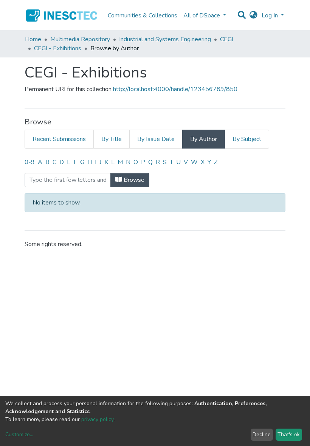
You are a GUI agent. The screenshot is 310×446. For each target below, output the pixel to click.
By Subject (246, 139)
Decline (262, 434)
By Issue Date (156, 139)
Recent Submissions (59, 139)
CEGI (226, 39)
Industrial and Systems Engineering (165, 39)
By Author (203, 139)
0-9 (30, 162)
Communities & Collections (142, 15)
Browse (133, 180)
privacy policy (97, 419)
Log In (270, 15)
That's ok (288, 434)
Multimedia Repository (80, 39)
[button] (253, 15)
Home (33, 39)
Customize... (19, 434)
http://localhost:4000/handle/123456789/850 (175, 89)
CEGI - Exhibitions (57, 48)
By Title (111, 139)
